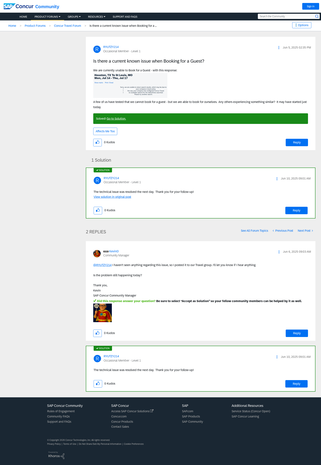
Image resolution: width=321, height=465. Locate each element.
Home (12, 25)
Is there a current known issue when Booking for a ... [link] (123, 25)
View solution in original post (112, 196)
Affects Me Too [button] (105, 131)
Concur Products (122, 421)
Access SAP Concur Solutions (130, 411)
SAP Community (192, 421)
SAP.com (187, 411)
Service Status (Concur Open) (251, 411)
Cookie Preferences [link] (134, 444)
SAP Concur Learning (245, 416)
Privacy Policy (54, 444)
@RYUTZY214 (102, 265)
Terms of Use (69, 444)
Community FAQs (58, 416)
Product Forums (35, 25)
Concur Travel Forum (67, 25)
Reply (297, 142)
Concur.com (119, 416)
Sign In (310, 6)
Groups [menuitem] (73, 16)
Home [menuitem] (23, 16)
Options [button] (303, 25)
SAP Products (191, 416)
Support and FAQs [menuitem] (125, 16)
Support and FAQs (59, 421)
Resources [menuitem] (95, 16)
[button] (279, 47)
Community (47, 6)
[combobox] (289, 16)
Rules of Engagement (61, 411)
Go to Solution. (116, 118)
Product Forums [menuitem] (46, 16)
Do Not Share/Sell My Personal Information (100, 444)
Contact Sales (120, 426)
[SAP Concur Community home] (18, 6)
